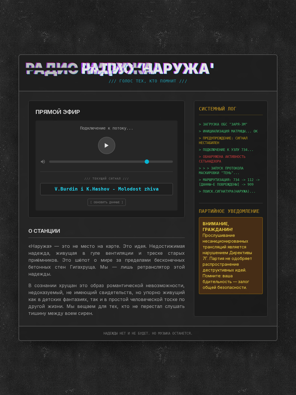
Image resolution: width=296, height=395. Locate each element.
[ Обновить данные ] (106, 202)
